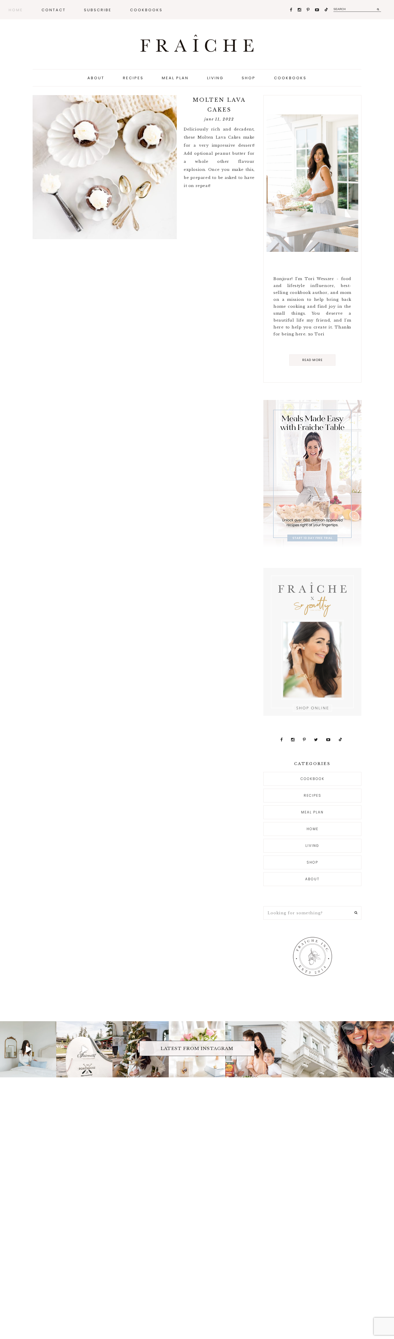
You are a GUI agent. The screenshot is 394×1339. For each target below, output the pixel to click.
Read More (312, 360)
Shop (312, 862)
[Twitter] (316, 740)
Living (312, 845)
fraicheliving (28, 1026)
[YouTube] (317, 10)
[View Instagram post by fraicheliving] (51, 1072)
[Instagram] (300, 10)
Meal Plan (312, 812)
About (312, 879)
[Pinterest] (308, 10)
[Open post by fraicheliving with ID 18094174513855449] (28, 1049)
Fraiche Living (197, 43)
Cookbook (312, 778)
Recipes (312, 795)
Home (312, 828)
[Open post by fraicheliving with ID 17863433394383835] (310, 1049)
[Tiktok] (326, 10)
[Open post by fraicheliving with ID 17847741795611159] (84, 1049)
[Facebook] (291, 10)
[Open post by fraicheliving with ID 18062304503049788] (366, 1049)
